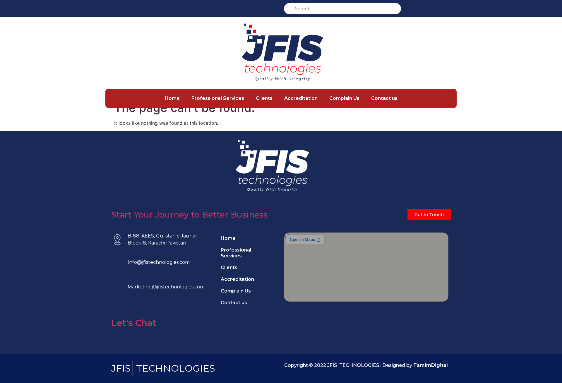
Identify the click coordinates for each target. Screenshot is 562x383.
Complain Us (344, 98)
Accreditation (301, 98)
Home (172, 98)
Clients (264, 98)
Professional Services (217, 98)
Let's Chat (133, 322)
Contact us (384, 98)
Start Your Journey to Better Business (189, 215)
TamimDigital (430, 365)
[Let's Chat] (117, 308)
